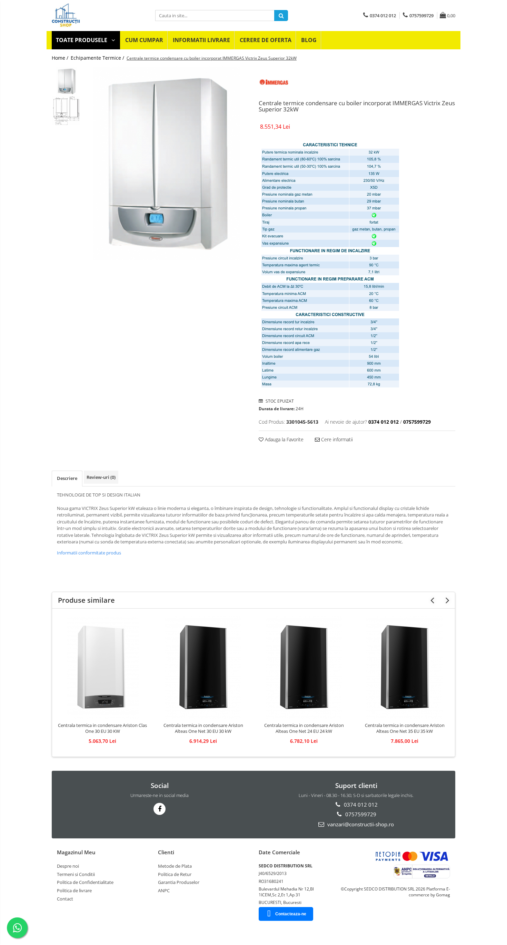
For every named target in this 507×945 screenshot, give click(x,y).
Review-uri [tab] (101, 477)
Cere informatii (336, 439)
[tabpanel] (166, 163)
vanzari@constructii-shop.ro (360, 824)
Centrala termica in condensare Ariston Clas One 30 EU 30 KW (102, 728)
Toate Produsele (82, 40)
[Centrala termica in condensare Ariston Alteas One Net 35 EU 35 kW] (404, 667)
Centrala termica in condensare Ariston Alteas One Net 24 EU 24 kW (304, 728)
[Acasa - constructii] (98, 15)
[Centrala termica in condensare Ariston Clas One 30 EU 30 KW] (102, 667)
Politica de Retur (174, 874)
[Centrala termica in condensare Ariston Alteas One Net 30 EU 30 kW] (203, 667)
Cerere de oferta (265, 40)
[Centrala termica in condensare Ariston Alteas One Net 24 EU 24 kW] (304, 667)
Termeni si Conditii (76, 874)
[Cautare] (281, 15)
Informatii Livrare (201, 40)
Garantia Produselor (178, 882)
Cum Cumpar (144, 40)
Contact (65, 899)
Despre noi (68, 866)
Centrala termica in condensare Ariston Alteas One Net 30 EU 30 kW (203, 728)
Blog (309, 40)
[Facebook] (159, 809)
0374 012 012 (360, 804)
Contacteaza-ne (290, 914)
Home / (61, 58)
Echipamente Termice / (98, 58)
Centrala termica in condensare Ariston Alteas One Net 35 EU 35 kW (405, 728)
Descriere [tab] (67, 478)
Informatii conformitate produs (89, 553)
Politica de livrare (74, 890)
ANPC (164, 890)
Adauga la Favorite (284, 439)
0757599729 (360, 814)
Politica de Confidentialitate (85, 882)
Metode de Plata (175, 866)
